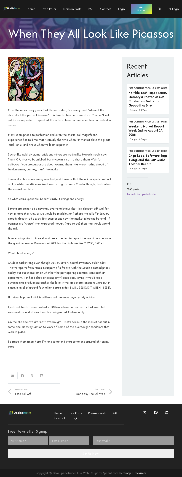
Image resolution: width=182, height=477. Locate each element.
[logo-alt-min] (11, 9)
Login (74, 418)
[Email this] (13, 375)
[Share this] (22, 375)
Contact (59, 418)
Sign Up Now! (91, 453)
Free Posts (75, 413)
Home (58, 413)
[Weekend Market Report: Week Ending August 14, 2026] (148, 131)
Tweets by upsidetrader (142, 194)
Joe (129, 184)
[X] (160, 9)
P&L (115, 413)
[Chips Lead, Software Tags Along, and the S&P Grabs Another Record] (148, 160)
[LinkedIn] (166, 413)
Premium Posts (97, 413)
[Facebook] (156, 413)
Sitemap (126, 473)
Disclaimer (139, 473)
